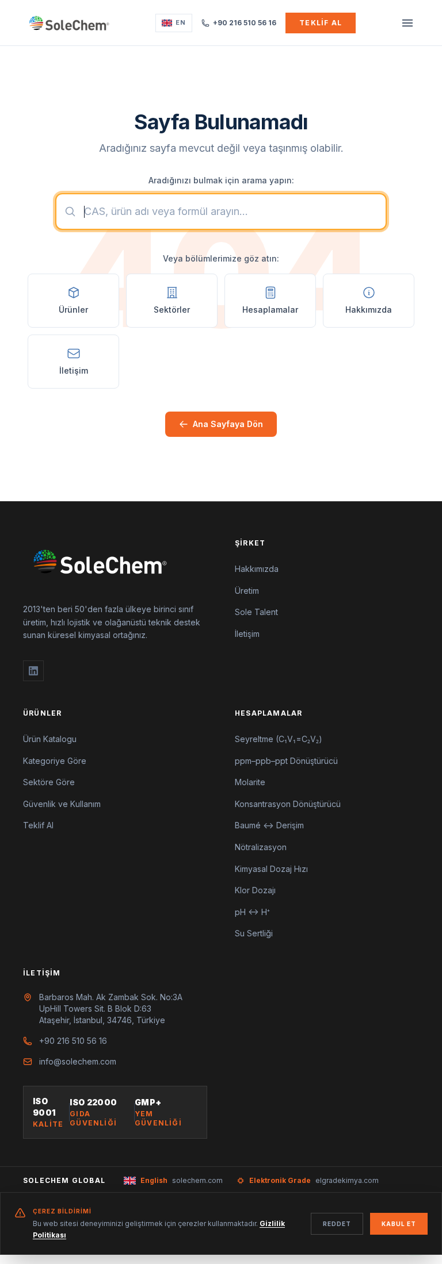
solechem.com (181, 1180)
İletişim (247, 634)
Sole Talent (256, 612)
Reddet (337, 1223)
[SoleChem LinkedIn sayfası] (33, 670)
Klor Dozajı (255, 890)
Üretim (247, 590)
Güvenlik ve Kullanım (62, 804)
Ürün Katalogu (50, 739)
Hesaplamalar (268, 713)
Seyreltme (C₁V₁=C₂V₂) (278, 739)
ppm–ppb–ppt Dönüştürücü (286, 761)
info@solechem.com (77, 1061)
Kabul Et (399, 1223)
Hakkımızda (257, 569)
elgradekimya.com (314, 1180)
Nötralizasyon (261, 847)
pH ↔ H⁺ (252, 912)
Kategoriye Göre (54, 761)
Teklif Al (320, 22)
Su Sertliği (254, 933)
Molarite (250, 782)
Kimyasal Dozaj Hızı (271, 869)
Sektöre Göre (49, 782)
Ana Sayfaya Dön (228, 424)
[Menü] (407, 22)
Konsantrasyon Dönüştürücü (288, 804)
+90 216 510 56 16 (244, 22)
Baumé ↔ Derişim (269, 825)
